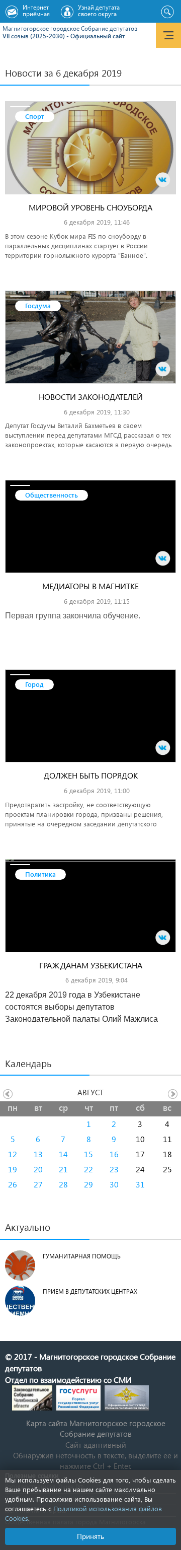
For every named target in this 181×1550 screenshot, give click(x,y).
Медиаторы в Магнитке (90, 586)
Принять (90, 1536)
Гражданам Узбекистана (90, 965)
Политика (40, 874)
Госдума (38, 305)
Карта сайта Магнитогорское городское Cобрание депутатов (95, 1428)
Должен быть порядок (91, 775)
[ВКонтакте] (162, 179)
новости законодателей (91, 396)
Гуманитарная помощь (82, 1256)
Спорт (34, 116)
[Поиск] (167, 12)
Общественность (51, 494)
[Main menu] (168, 35)
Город (34, 684)
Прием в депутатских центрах (90, 1291)
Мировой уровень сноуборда (90, 207)
